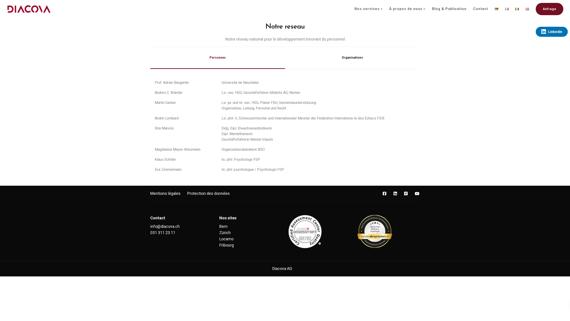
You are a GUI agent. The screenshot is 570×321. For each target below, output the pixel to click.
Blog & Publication (449, 9)
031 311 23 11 (162, 232)
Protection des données (208, 193)
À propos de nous (405, 9)
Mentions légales (165, 193)
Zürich (225, 232)
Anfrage (549, 9)
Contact (480, 9)
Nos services (367, 9)
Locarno (226, 239)
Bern (223, 226)
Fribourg (226, 245)
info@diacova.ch (165, 226)
